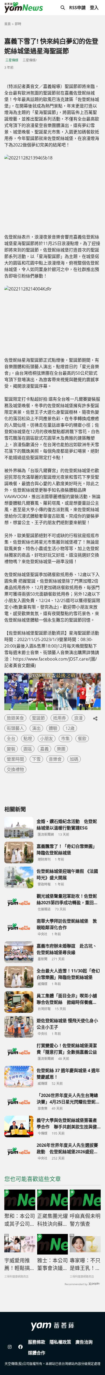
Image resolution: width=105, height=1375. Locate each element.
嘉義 (44, 749)
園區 (27, 749)
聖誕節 (38, 718)
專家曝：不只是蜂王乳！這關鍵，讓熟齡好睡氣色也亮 (85, 1264)
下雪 (36, 759)
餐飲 (82, 739)
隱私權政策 (60, 1342)
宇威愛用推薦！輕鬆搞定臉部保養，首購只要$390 (19, 1264)
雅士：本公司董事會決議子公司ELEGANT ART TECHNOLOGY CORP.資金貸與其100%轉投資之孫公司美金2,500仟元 (52, 1264)
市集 (65, 739)
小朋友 (46, 739)
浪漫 (78, 718)
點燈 (27, 739)
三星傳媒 (11, 60)
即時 (18, 24)
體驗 (53, 728)
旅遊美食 (15, 718)
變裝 (11, 749)
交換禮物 (15, 769)
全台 (11, 739)
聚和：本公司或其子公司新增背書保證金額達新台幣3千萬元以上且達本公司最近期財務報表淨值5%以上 (19, 1220)
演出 (36, 728)
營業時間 (15, 759)
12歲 (70, 728)
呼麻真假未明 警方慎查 (85, 1220)
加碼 (74, 759)
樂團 (61, 749)
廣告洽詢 (84, 1342)
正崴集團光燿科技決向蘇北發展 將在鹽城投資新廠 (52, 1220)
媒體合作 (36, 1353)
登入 (94, 8)
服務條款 (36, 1342)
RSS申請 (77, 8)
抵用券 (59, 718)
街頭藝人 (15, 728)
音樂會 (55, 759)
